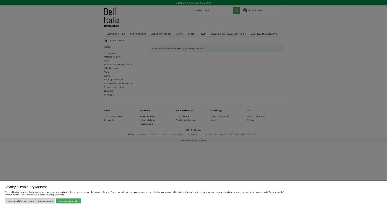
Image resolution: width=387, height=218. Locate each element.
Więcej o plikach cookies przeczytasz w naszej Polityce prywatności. (35, 194)
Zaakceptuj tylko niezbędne (20, 201)
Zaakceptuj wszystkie (68, 201)
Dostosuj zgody (45, 201)
